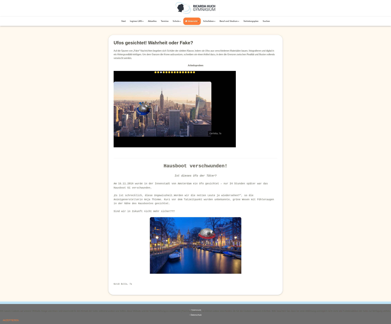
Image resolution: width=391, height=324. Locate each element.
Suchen (266, 21)
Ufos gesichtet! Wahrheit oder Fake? (153, 42)
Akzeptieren (11, 320)
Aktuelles (152, 21)
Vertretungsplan (250, 21)
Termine (164, 21)
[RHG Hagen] (195, 8)
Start (123, 21)
